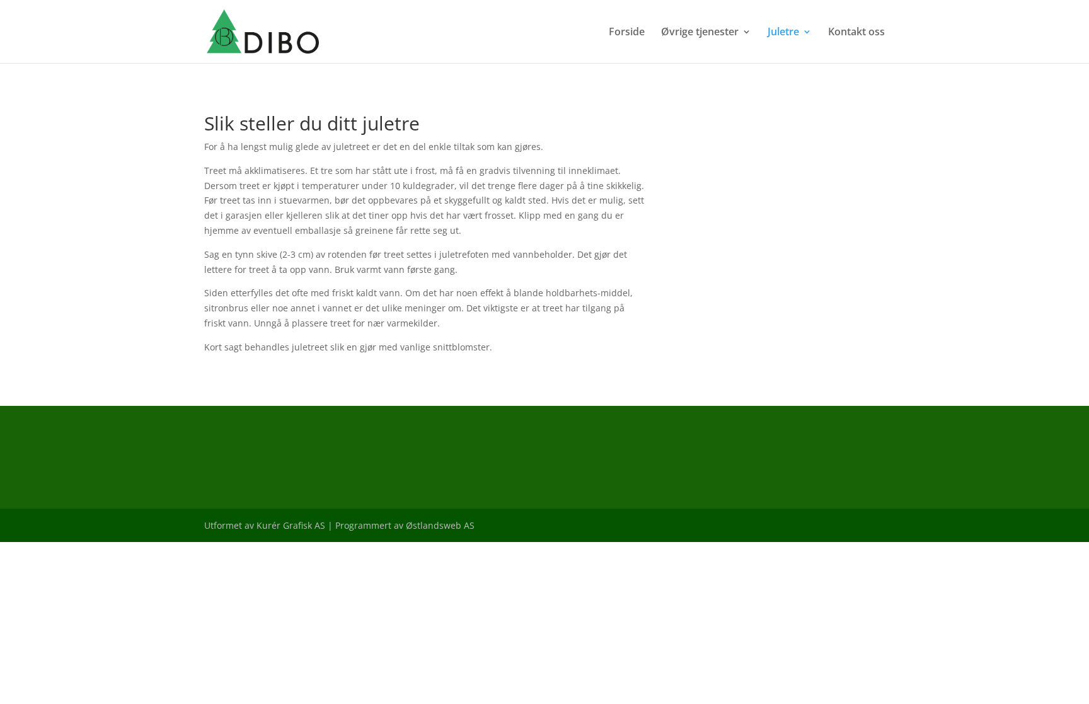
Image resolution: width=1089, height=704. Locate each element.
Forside (627, 32)
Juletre (783, 32)
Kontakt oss (856, 32)
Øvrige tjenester (700, 32)
